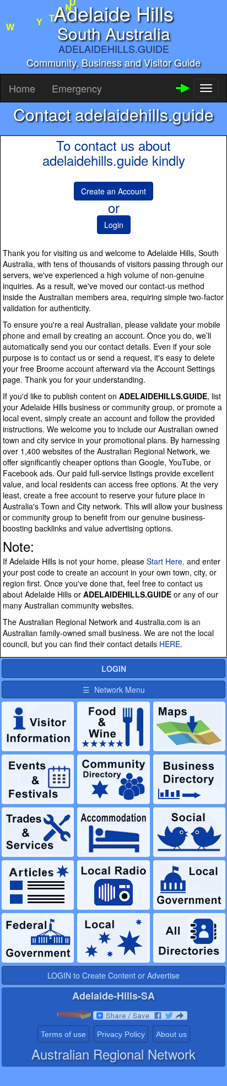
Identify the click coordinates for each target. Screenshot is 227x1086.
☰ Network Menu (114, 689)
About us (171, 1034)
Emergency (77, 88)
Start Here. (166, 561)
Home (22, 88)
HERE (169, 643)
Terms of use (63, 1034)
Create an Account (113, 191)
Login (113, 224)
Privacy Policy (121, 1034)
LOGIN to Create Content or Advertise (113, 975)
